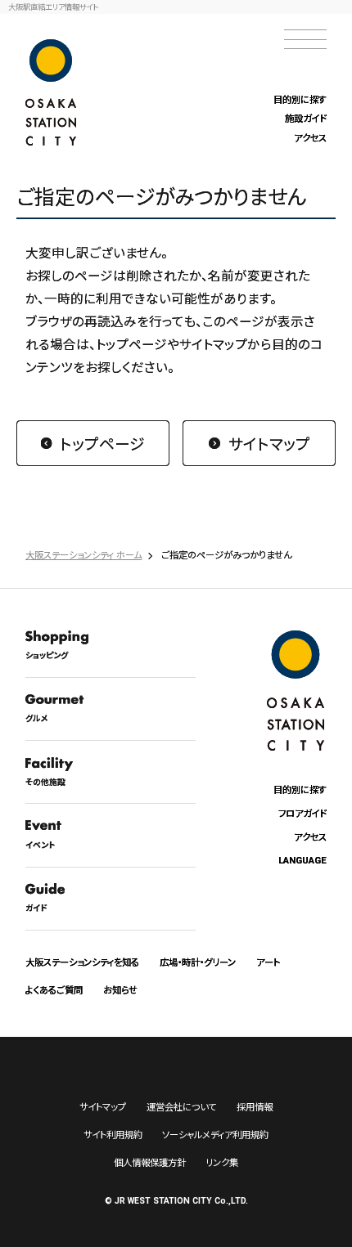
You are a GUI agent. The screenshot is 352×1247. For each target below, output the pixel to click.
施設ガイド (306, 117)
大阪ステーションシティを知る (82, 961)
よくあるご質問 (54, 989)
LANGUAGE (302, 860)
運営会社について (181, 1106)
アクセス (310, 137)
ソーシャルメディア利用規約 (215, 1134)
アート (268, 961)
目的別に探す (300, 98)
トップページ (102, 443)
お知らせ (120, 989)
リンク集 (221, 1162)
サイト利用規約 (112, 1134)
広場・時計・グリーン (198, 961)
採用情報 (255, 1106)
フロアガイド (302, 812)
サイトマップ (269, 443)
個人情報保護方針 (150, 1162)
